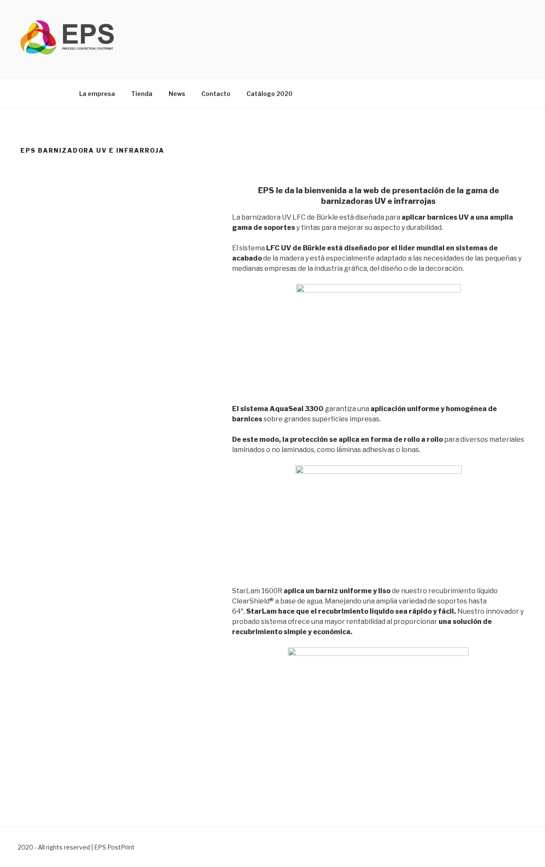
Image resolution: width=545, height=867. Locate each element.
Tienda (141, 93)
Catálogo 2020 (270, 93)
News (177, 93)
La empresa (97, 93)
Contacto (215, 93)
